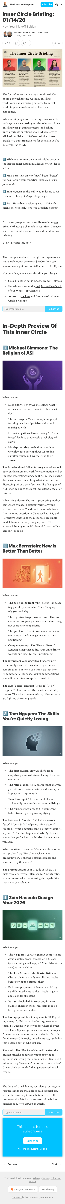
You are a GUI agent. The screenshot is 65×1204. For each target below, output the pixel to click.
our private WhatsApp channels (30, 224)
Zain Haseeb (42, 32)
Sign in (58, 4)
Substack (17, 1197)
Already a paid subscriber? (32, 1148)
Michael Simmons (23, 32)
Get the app (48, 1189)
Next (54, 1164)
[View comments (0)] (17, 43)
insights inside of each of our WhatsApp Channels (35, 288)
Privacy (36, 1178)
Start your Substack (24, 1189)
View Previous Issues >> (17, 243)
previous (25, 296)
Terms (45, 1178)
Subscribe (47, 4)
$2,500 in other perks (20, 281)
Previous (12, 1164)
